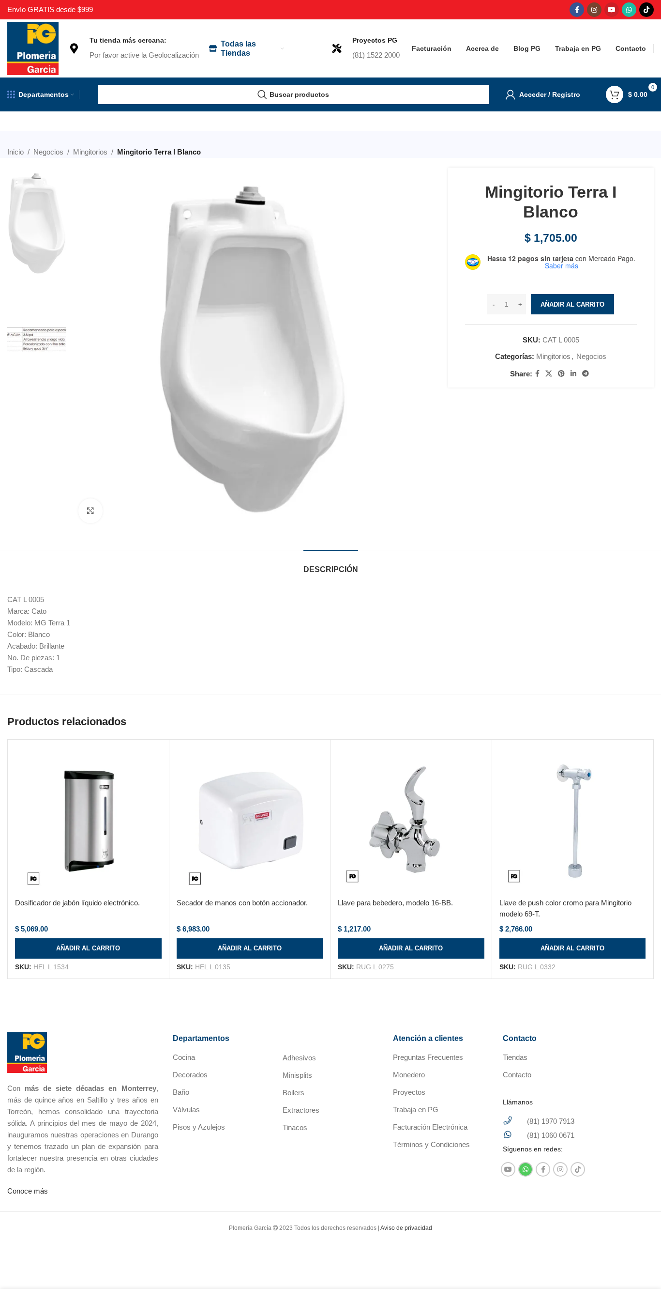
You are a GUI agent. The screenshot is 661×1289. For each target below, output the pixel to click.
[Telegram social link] (585, 373)
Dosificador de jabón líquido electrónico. (77, 903)
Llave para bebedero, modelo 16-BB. (395, 903)
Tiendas (515, 1057)
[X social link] (548, 373)
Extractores (301, 1110)
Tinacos (295, 1127)
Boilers (293, 1092)
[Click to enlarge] (90, 510)
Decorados (190, 1075)
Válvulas (186, 1109)
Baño (181, 1092)
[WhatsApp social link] (629, 9)
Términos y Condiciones (431, 1144)
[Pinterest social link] (561, 373)
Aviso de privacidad (406, 1228)
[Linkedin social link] (573, 373)
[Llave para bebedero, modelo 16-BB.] (411, 820)
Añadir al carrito (572, 304)
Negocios (48, 152)
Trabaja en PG (415, 1109)
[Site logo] (33, 48)
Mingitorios (90, 152)
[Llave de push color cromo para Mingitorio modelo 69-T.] (572, 820)
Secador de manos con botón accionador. (242, 903)
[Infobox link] (133, 48)
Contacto (517, 1075)
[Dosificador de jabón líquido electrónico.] (88, 820)
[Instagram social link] (594, 9)
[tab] (330, 564)
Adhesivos (299, 1058)
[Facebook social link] (577, 9)
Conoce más (27, 1191)
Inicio (15, 152)
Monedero (409, 1075)
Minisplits (297, 1075)
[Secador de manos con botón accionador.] (250, 820)
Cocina (184, 1057)
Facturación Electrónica (430, 1127)
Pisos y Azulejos (199, 1127)
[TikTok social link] (646, 9)
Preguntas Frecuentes (428, 1057)
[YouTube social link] (611, 9)
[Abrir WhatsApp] (636, 1264)
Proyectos (409, 1092)
